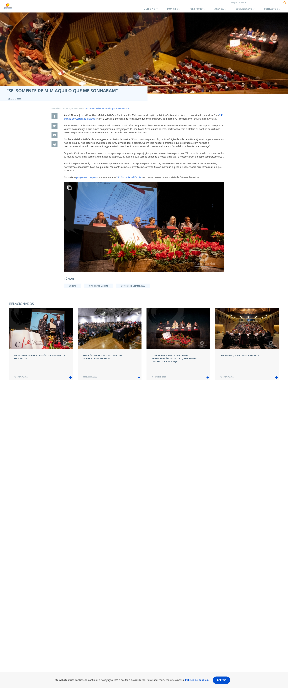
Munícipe (172, 8)
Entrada (55, 108)
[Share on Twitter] (55, 126)
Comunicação (244, 8)
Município (149, 8)
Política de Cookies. (197, 680)
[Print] (55, 144)
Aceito (221, 680)
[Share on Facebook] (55, 116)
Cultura (72, 285)
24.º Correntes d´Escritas (129, 177)
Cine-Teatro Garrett (98, 285)
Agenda (219, 8)
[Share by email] (55, 135)
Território (196, 8)
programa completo (87, 177)
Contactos (271, 8)
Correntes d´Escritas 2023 (133, 285)
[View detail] (70, 377)
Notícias (79, 108)
